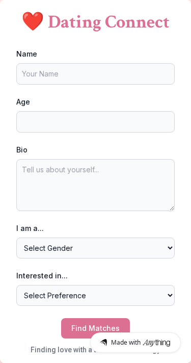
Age (23, 101)
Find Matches (95, 328)
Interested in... (42, 275)
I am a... (30, 228)
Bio (22, 149)
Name (26, 53)
